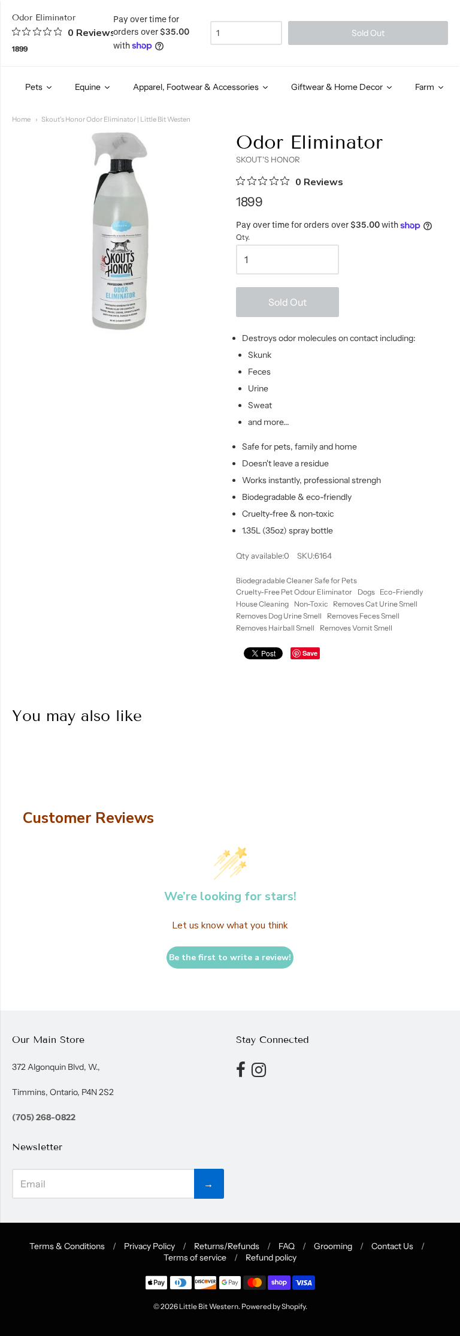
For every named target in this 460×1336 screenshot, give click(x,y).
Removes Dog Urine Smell (279, 615)
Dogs (366, 591)
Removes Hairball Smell (275, 627)
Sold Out (287, 302)
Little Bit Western (208, 1306)
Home (21, 119)
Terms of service (195, 1257)
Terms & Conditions (67, 1246)
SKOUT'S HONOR (268, 159)
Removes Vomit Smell (356, 627)
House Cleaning (262, 603)
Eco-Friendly (401, 591)
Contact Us (392, 1246)
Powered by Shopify (273, 1306)
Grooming (333, 1246)
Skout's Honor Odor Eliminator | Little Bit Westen (115, 119)
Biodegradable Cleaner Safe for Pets (296, 580)
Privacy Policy (149, 1246)
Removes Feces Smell (363, 615)
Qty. (243, 237)
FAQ (287, 1246)
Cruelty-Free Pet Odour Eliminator (294, 591)
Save (309, 653)
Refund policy (271, 1257)
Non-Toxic (311, 603)
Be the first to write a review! (230, 957)
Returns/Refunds (226, 1246)
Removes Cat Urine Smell (375, 603)
